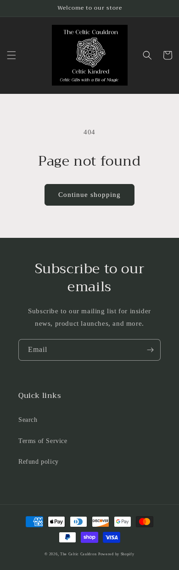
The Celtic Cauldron (78, 554)
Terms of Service (42, 441)
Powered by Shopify (116, 554)
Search (28, 419)
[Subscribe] (150, 350)
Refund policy (38, 461)
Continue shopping (89, 194)
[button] (11, 55)
